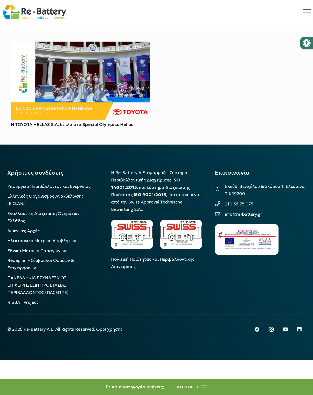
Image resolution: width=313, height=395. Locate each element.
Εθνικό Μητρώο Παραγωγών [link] (36, 250)
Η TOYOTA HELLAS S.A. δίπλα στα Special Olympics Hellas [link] (72, 124)
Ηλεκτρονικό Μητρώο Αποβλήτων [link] (41, 240)
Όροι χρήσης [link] (109, 329)
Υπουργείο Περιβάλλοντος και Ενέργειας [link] (49, 186)
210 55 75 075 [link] (239, 204)
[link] (306, 43)
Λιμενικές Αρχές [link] (23, 231)
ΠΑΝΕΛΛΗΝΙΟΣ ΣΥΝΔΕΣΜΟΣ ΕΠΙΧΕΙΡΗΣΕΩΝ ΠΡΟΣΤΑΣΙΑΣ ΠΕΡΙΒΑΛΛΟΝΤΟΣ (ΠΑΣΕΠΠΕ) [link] (37, 285)
